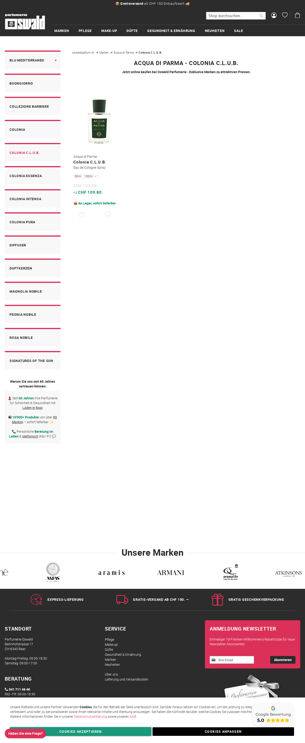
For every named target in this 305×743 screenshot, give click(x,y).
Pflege (109, 639)
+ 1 (97, 176)
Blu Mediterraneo (27, 60)
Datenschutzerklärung (90, 716)
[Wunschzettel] (285, 16)
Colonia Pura (22, 222)
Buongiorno (21, 83)
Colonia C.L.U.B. (25, 152)
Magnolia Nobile (26, 291)
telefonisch (30, 436)
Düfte (109, 649)
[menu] (178, 30)
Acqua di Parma (124, 52)
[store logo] (25, 22)
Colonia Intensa (25, 199)
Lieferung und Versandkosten (126, 679)
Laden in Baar (32, 407)
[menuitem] (66, 30)
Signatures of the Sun (31, 360)
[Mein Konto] (274, 16)
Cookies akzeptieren (80, 731)
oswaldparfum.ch (83, 52)
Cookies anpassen (223, 731)
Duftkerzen (21, 268)
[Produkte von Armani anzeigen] (170, 573)
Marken (104, 52)
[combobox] (236, 16)
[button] (107, 214)
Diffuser (18, 245)
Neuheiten (112, 664)
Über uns (111, 674)
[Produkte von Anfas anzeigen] (52, 573)
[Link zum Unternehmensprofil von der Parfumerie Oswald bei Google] (272, 726)
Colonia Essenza (26, 175)
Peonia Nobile (23, 314)
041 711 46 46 (19, 689)
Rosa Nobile (21, 337)
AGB (133, 716)
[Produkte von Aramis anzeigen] (111, 573)
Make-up (111, 644)
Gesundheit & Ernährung (123, 654)
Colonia (17, 129)
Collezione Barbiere (29, 106)
